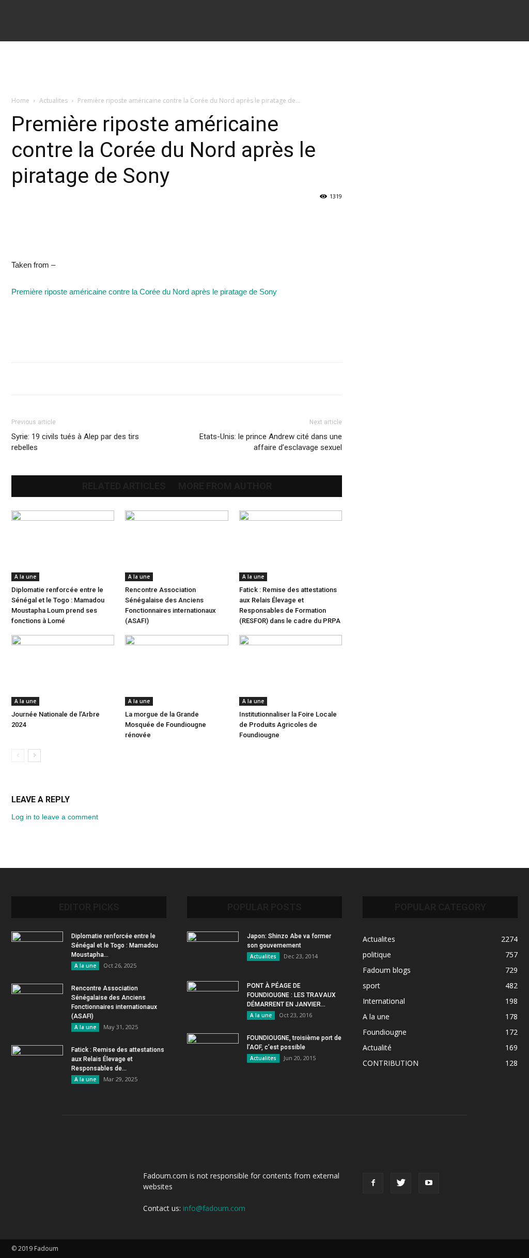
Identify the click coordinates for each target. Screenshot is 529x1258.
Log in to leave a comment (54, 817)
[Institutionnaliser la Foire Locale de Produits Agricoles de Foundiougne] (290, 670)
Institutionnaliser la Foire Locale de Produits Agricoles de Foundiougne (288, 724)
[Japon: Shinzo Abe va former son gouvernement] (213, 949)
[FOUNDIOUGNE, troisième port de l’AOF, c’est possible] (213, 1051)
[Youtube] (428, 1183)
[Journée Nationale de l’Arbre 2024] (62, 670)
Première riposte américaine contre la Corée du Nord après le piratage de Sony (144, 291)
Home (20, 100)
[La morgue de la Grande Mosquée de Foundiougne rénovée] (176, 670)
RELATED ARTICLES (124, 486)
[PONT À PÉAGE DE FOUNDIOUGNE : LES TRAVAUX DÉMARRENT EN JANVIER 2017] (213, 999)
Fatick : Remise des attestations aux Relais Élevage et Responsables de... (117, 1059)
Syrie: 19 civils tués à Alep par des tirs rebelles (75, 442)
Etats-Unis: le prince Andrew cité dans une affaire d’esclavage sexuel (270, 442)
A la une (25, 576)
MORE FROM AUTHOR (225, 486)
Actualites (53, 100)
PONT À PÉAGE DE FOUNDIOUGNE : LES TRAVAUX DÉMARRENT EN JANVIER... (291, 995)
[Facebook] (373, 1183)
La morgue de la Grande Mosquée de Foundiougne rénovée (165, 724)
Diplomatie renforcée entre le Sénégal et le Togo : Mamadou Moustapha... (114, 945)
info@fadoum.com (214, 1208)
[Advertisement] (264, 69)
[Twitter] (401, 1183)
